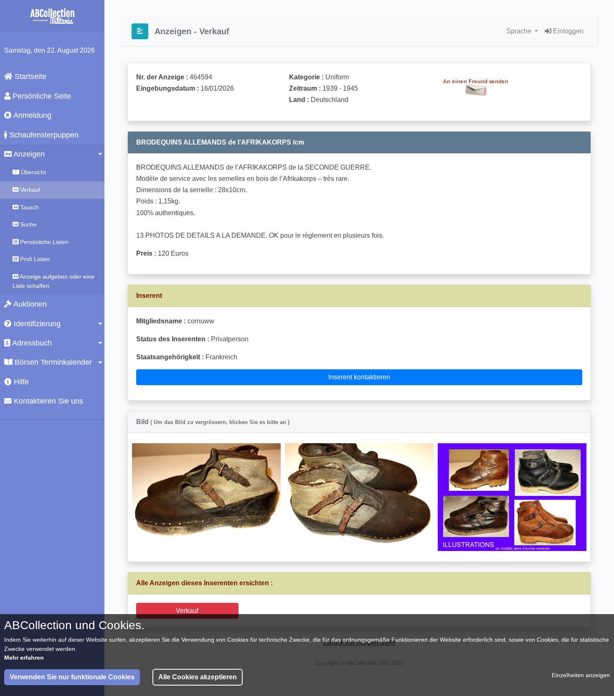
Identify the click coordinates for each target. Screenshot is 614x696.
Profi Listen (34, 259)
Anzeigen (28, 154)
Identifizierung (36, 324)
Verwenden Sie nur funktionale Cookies (72, 677)
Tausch (28, 207)
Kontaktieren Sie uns (47, 401)
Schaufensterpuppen (43, 135)
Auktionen (29, 304)
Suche (27, 224)
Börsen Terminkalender (52, 362)
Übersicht (32, 172)
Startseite (29, 76)
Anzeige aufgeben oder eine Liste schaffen (53, 281)
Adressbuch (31, 343)
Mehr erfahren (24, 657)
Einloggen (567, 31)
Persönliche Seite (40, 96)
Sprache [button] (519, 31)
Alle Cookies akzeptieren (197, 677)
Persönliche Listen (43, 242)
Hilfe (20, 382)
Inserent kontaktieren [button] (359, 377)
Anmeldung (31, 115)
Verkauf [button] (187, 610)
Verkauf (29, 189)
